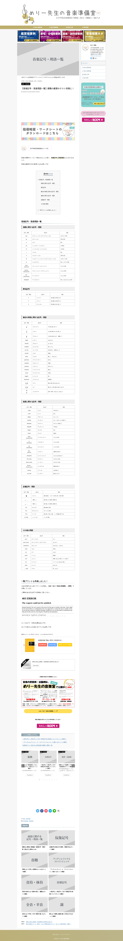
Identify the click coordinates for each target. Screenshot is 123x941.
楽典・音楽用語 (26, 818)
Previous (22, 765)
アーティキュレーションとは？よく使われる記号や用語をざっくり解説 (48, 766)
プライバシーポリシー (65, 934)
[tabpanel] (29, 764)
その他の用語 (44, 204)
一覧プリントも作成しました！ (48, 210)
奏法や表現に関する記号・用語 (49, 191)
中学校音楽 (25, 821)
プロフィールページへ (95, 55)
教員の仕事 (70, 27)
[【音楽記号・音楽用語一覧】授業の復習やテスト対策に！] (50, 810)
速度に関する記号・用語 (48, 195)
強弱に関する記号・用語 (48, 183)
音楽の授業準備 (38, 27)
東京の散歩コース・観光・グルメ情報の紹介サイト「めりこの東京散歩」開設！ (48, 924)
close (50, 174)
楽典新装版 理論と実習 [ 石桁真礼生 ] (50, 640)
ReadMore (30, 775)
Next (73, 765)
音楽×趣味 (86, 27)
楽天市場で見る (42, 644)
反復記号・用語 (45, 200)
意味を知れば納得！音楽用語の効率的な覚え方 (45, 662)
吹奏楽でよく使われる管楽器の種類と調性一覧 (37, 745)
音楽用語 (31, 821)
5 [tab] (49, 780)
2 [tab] (42, 780)
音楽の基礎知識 (54, 27)
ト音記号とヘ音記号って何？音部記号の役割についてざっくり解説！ (45, 739)
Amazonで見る (52, 644)
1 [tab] (39, 780)
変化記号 (43, 187)
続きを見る (36, 665)
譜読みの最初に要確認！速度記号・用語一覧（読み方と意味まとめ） (66, 766)
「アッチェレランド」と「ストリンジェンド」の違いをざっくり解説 (45, 742)
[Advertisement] (48, 105)
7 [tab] (54, 780)
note (96, 54)
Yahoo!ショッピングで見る (65, 644)
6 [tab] (52, 780)
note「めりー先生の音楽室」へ (47, 711)
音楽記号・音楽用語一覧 (46, 179)
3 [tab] (44, 780)
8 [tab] (57, 780)
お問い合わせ (56, 934)
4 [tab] (47, 780)
